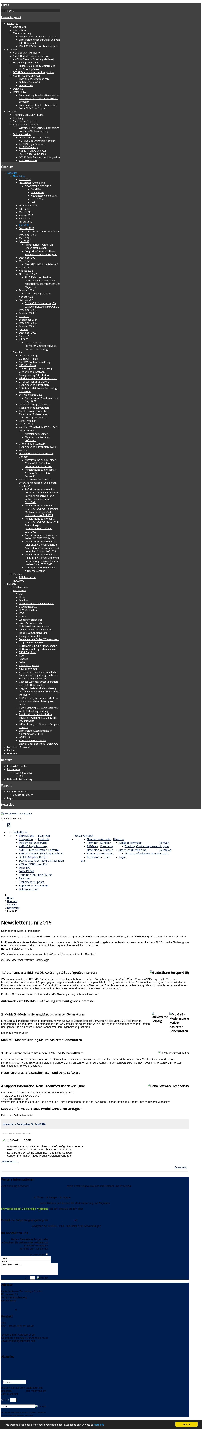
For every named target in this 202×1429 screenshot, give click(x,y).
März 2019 (25, 179)
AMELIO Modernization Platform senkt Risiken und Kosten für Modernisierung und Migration (42, 282)
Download (181, 1167)
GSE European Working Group (36, 368)
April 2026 (24, 336)
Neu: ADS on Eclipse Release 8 (41, 264)
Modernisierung (22, 33)
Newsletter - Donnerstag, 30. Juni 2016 (24, 1124)
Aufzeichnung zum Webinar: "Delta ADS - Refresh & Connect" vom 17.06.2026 (40, 463)
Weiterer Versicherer (30, 619)
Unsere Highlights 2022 (38, 293)
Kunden (11, 584)
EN (8, 826)
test (33, 202)
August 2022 (26, 270)
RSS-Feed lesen (27, 577)
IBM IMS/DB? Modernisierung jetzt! (38, 46)
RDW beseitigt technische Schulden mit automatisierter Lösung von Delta (38, 701)
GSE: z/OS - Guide (28, 358)
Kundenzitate (20, 587)
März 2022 (25, 261)
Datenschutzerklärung (19, 779)
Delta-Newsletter (11, 1363)
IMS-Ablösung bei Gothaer (17, 1197)
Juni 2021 (24, 241)
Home (5, 5)
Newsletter (19, 176)
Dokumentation (22, 134)
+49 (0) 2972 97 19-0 (19, 1322)
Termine (17, 352)
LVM (21, 613)
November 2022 (28, 274)
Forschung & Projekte (19, 747)
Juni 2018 (24, 208)
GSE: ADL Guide (27, 365)
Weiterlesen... (10, 1161)
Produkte (12, 49)
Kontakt (6, 760)
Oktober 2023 (26, 300)
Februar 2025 (26, 326)
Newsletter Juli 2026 (13, 1191)
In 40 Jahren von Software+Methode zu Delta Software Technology (40, 346)
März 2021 (25, 238)
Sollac (22, 662)
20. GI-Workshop (28, 355)
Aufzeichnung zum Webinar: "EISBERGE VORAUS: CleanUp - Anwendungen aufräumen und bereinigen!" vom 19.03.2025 (42, 546)
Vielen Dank (37, 192)
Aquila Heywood (28, 668)
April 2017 (24, 218)
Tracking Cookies (22, 772)
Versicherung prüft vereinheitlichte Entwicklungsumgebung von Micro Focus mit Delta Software (38, 675)
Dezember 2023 (27, 310)
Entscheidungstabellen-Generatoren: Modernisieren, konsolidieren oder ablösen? (39, 98)
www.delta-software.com (15, 1344)
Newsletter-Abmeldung (38, 186)
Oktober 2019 (26, 228)
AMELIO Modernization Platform (31, 56)
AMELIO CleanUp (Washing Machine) (33, 59)
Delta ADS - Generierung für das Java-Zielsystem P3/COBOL (42, 305)
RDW (21, 655)
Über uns (7, 167)
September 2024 (28, 319)
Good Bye (36, 189)
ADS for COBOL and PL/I (26, 75)
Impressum (13, 769)
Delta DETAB (20, 92)
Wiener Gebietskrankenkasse (35, 629)
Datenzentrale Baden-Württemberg (39, 639)
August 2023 (26, 296)
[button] (95, 1001)
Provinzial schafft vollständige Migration (24, 1208)
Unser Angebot (11, 17)
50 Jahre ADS (26, 85)
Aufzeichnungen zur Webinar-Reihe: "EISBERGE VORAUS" (41, 536)
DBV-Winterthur (28, 610)
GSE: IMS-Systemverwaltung (34, 362)
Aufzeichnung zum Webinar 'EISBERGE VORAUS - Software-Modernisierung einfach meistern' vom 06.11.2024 (42, 510)
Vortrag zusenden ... (36, 417)
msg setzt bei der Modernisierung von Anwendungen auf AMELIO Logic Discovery (39, 691)
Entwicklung (19, 26)
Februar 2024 (26, 313)
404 (21, 776)
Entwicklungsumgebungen (34, 79)
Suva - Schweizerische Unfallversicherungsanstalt (34, 624)
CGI (21, 593)
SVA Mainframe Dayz (30, 394)
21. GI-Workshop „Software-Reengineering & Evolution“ (34, 383)
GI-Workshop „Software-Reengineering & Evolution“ (34, 373)
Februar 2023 (26, 290)
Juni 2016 (24, 225)
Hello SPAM (37, 199)
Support (6, 785)
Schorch (23, 659)
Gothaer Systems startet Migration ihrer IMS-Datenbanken (38, 683)
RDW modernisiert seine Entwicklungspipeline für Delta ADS (38, 742)
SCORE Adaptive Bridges (26, 62)
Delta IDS (18, 88)
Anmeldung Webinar (36, 433)
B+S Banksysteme (29, 665)
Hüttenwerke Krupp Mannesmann (38, 645)
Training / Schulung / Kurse (28, 114)
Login (10, 798)
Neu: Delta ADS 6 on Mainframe (42, 231)
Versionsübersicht (17, 791)
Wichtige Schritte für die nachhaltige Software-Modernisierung (39, 129)
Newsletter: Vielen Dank (44, 195)
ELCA (22, 597)
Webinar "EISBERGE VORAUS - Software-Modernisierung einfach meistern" (38, 483)
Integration (19, 30)
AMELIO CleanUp (28, 147)
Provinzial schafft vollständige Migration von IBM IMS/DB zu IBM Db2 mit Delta (38, 718)
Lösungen (12, 23)
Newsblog (18, 580)
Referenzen (19, 590)
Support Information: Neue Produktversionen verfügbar (41, 253)
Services (11, 111)
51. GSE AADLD (27, 424)
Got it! (186, 1424)
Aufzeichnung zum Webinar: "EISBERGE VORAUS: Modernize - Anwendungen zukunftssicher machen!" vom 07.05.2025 (42, 559)
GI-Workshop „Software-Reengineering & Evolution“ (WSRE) (38, 445)
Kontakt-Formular (17, 766)
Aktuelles (12, 173)
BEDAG (67, 1220)
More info (99, 1424)
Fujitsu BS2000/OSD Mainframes (37, 65)
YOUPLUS (24, 737)
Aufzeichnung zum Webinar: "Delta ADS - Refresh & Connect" (40, 473)
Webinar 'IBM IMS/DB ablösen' (48, 1186)
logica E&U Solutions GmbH (34, 632)
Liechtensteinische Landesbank (36, 603)
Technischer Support (24, 121)
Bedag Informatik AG (30, 636)
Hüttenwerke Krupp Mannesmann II (39, 649)
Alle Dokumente (28, 160)
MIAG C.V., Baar (27, 652)
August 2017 (26, 215)
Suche (10, 10)
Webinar (23, 450)
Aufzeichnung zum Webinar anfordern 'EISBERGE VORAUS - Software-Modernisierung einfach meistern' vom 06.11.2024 (42, 496)
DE (8, 823)
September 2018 (28, 205)
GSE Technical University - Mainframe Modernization (33, 412)
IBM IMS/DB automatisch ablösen (37, 36)
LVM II (22, 616)
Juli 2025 (23, 329)
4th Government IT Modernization (38, 378)
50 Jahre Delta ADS (29, 82)
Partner (11, 750)
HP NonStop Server (30, 69)
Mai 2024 (24, 316)
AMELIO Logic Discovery (26, 52)
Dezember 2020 (27, 234)
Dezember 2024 (27, 323)
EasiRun (23, 600)
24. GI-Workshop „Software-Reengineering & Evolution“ (34, 406)
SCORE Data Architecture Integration (33, 72)
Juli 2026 (23, 339)
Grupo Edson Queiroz (31, 642)
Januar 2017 (25, 221)
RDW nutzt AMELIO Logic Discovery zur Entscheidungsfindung (38, 709)
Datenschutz (25, 1309)
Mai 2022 (24, 267)
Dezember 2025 (27, 332)
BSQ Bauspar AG (28, 606)
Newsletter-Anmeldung (32, 182)
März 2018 (25, 212)
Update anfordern (23, 794)
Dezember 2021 (27, 257)
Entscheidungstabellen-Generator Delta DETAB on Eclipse (38, 106)
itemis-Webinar (27, 420)
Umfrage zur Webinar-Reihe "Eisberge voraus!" (40, 569)
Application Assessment (26, 124)
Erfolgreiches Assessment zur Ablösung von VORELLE (35, 732)
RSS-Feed (18, 574)
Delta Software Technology (34, 137)
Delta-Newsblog (10, 1369)
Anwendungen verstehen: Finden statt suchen (39, 246)
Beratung (18, 118)
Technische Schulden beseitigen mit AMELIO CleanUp (33, 1214)
